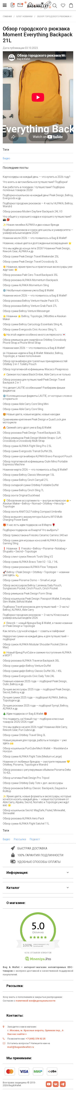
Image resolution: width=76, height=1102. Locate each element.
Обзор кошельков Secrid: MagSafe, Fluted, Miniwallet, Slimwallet (34, 812)
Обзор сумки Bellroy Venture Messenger (26, 311)
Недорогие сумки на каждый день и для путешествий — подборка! (36, 638)
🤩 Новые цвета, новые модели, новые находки (31, 414)
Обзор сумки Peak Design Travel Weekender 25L (31, 256)
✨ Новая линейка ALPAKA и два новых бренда (31, 224)
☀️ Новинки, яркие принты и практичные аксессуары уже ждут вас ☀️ (37, 268)
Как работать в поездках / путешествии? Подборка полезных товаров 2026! (34, 189)
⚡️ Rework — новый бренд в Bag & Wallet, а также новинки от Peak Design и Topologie (37, 624)
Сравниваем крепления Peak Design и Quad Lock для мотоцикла (34, 421)
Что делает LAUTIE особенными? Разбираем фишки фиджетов (34, 389)
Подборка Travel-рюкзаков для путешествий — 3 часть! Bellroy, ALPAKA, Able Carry (36, 608)
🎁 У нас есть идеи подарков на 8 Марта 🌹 (29, 524)
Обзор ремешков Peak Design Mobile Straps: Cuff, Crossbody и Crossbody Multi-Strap (32, 439)
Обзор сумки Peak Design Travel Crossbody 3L (30, 261)
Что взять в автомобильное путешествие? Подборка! (35, 182)
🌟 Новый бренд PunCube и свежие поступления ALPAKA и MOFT (37, 654)
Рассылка (20, 839)
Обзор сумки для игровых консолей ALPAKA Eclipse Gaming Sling (34, 542)
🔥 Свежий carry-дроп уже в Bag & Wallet (27, 427)
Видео (6, 158)
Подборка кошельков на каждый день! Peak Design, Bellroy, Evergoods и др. (38, 197)
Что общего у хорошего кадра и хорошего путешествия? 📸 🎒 (37, 218)
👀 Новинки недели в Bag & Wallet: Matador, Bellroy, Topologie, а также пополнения (33, 355)
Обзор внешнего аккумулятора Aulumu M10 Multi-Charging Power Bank (33, 518)
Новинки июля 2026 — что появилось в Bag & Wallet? (35, 238)
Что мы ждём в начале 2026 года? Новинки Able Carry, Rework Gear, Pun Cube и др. (35, 728)
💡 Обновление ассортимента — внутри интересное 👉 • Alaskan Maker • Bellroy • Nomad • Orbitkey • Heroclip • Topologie (37, 503)
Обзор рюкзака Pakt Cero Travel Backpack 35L (30, 274)
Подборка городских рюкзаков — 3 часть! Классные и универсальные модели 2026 (35, 616)
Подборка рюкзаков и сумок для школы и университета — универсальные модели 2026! (38, 231)
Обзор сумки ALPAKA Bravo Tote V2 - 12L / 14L (30, 561)
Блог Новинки (24, 16)
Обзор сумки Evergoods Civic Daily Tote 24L (28, 676)
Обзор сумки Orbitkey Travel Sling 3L (24, 735)
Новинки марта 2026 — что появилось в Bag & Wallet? (35, 469)
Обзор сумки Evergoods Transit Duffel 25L (28, 451)
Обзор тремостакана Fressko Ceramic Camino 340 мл (35, 535)
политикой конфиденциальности (35, 1000)
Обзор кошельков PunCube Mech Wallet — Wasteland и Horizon (35, 750)
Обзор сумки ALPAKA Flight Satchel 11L (26, 823)
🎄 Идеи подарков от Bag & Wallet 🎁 (25, 713)
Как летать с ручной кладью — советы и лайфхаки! (34, 631)
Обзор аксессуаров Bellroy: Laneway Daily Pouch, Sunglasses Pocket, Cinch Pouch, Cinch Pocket (32, 587)
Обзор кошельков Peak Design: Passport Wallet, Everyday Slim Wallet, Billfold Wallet (37, 600)
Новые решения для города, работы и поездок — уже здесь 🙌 (35, 742)
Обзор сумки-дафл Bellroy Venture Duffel (27, 665)
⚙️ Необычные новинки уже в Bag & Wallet (28, 290)
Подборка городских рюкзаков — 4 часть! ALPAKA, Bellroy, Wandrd (38, 205)
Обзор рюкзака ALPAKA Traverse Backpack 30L (31, 660)
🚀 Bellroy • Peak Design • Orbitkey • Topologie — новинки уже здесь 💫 (36, 574)
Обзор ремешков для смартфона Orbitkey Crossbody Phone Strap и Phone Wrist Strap (34, 341)
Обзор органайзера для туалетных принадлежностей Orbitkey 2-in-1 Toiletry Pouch (35, 363)
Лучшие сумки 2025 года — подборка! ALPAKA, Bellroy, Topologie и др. (35, 699)
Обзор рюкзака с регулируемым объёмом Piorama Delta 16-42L (37, 771)
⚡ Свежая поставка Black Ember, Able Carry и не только (37, 374)
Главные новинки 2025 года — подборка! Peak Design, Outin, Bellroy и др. (35, 683)
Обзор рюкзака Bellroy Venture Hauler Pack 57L (31, 300)
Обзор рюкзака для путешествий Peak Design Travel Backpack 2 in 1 (34, 381)
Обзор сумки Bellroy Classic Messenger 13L (28, 474)
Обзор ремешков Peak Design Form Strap (27, 593)
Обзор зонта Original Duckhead (21, 495)
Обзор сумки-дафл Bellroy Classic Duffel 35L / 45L (32, 670)
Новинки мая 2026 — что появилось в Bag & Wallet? (34, 347)
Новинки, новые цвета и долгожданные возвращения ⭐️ (37, 243)
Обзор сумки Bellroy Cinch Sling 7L (23, 490)
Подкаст (35, 839)
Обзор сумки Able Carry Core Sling (23, 409)
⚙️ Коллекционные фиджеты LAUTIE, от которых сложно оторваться (37, 397)
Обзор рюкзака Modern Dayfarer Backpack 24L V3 (32, 211)
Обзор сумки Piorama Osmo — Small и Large (29, 580)
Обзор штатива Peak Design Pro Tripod (26, 777)
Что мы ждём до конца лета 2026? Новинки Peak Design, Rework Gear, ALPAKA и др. (36, 250)
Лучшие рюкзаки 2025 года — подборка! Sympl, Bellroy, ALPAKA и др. (35, 707)
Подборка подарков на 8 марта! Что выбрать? (30, 530)
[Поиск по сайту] (55, 6)
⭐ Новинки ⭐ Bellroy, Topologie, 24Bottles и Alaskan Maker (34, 318)
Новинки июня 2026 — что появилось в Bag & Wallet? (35, 295)
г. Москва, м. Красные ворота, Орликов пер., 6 (35, 1030)
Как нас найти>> (17, 1034)
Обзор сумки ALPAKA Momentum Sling (26, 285)
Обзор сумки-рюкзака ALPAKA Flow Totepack (30, 566)
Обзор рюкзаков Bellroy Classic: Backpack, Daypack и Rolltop (35, 790)
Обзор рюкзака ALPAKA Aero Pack (23, 818)
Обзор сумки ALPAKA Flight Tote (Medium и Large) (32, 756)
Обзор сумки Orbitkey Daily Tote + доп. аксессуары (33, 783)
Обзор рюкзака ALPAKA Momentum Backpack (30, 280)
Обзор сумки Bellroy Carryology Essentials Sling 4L (33, 324)
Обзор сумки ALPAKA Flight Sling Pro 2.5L (27, 446)
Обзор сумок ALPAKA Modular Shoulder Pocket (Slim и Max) (35, 646)
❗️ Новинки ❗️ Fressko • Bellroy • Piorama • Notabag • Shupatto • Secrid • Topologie (35, 550)
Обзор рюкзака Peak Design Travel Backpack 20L (32, 432)
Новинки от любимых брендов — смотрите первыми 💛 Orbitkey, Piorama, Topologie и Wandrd (36, 763)
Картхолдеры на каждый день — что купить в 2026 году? (36, 176)
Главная (7, 16)
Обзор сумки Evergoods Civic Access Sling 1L (30, 329)
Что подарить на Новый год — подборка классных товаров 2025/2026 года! (33, 720)
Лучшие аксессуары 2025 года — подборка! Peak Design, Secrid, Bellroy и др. (36, 691)
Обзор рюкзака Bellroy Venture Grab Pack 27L (30, 305)
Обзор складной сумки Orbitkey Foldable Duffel (30, 485)
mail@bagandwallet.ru (20, 1047)
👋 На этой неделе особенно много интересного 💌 (34, 334)
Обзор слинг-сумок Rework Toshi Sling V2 (28, 556)
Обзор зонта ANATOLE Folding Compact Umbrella (32, 511)
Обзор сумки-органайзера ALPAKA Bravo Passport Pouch (37, 456)
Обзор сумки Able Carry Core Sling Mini (26, 403)
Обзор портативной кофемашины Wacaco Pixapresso (35, 369)
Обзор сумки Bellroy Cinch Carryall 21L (25, 479)
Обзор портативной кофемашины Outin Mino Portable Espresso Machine (35, 463)
